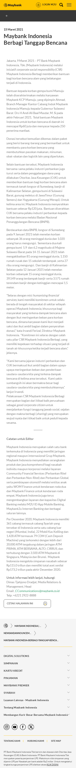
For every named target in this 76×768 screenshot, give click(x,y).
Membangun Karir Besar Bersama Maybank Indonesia (36, 714)
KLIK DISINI (52, 764)
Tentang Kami (12, 741)
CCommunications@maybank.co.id (37, 591)
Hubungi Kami (35, 741)
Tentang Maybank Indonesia (20, 707)
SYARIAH (9, 692)
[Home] (6, 626)
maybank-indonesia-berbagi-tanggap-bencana (31, 640)
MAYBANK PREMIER (16, 685)
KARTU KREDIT (13, 670)
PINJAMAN (11, 678)
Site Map (56, 741)
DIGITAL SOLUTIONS (16, 656)
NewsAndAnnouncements (17, 633)
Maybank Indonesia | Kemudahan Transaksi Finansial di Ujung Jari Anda (28, 626)
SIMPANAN (11, 663)
